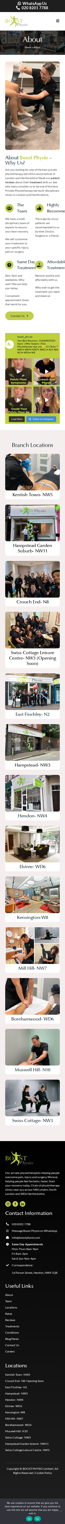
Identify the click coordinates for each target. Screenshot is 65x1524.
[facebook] (15, 1204)
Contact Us (12, 1345)
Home (28, 47)
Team (8, 1301)
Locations (11, 1307)
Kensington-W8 (15, 1412)
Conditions (12, 1332)
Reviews (10, 1320)
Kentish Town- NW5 (17, 1374)
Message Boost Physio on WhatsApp (34, 1230)
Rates (8, 1313)
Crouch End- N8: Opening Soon (24, 1380)
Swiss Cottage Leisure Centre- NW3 (27, 1450)
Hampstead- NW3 (16, 1393)
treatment (36, 182)
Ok (29, 1518)
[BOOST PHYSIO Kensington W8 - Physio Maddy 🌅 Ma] (46, 400)
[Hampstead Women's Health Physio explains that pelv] (18, 400)
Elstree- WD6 (13, 1406)
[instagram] (8, 1204)
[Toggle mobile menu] (54, 21)
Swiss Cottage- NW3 (18, 1437)
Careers (10, 1351)
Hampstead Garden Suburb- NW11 (27, 1443)
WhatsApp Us (35, 3)
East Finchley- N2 (16, 1387)
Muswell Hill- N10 (16, 1431)
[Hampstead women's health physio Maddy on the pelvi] (18, 371)
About (9, 1294)
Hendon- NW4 (14, 1399)
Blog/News (12, 1338)
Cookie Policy (43, 1472)
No (37, 1518)
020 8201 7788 (35, 7)
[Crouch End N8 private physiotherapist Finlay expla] (46, 371)
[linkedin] (22, 1204)
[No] (60, 1511)
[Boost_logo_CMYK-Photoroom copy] (19, 1153)
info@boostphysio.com (26, 1237)
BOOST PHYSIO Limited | (38, 1468)
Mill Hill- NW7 (14, 1418)
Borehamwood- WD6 (18, 1424)
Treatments (12, 1326)
